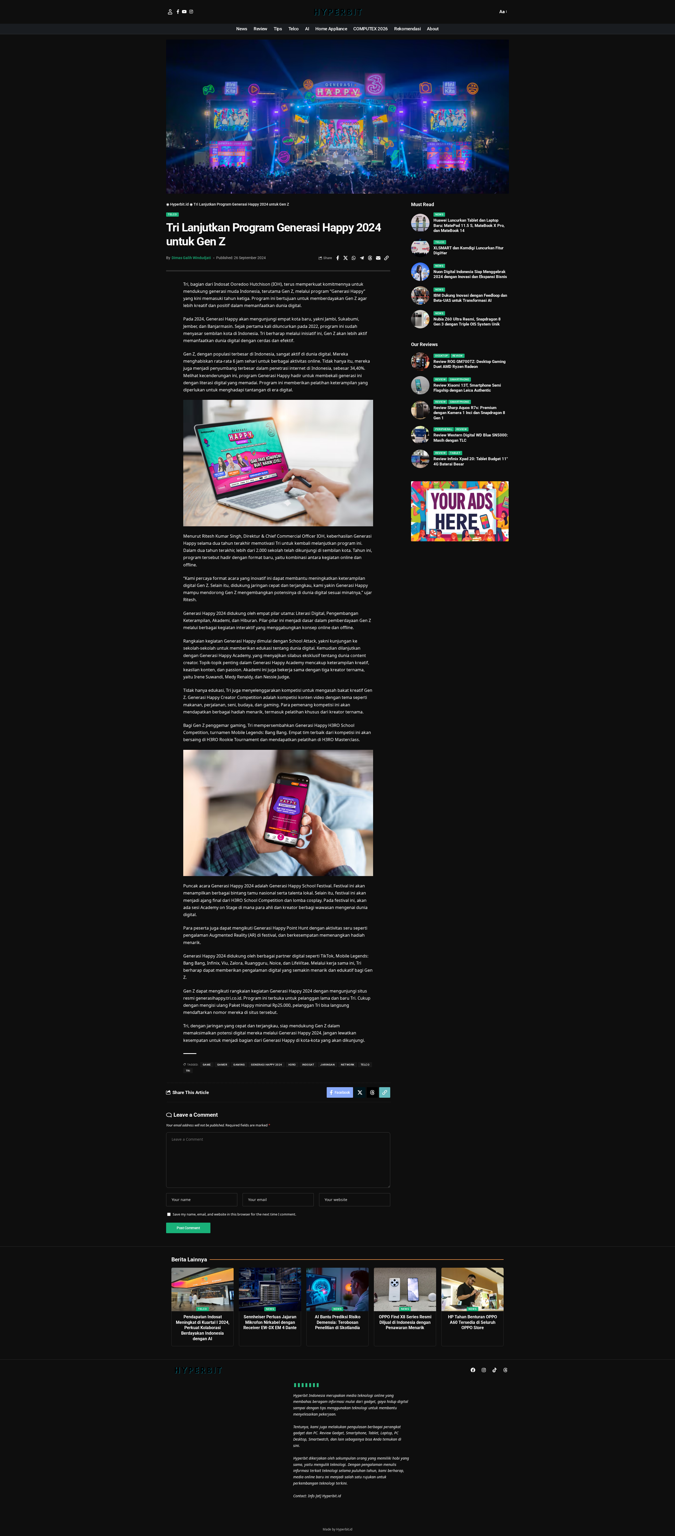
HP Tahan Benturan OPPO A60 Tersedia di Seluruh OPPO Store (472, 1322)
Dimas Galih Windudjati (191, 258)
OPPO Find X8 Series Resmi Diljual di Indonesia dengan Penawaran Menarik (405, 1322)
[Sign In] (170, 11)
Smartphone (459, 379)
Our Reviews (424, 344)
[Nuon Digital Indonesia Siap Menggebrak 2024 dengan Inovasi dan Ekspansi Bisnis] (420, 272)
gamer (222, 1064)
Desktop (441, 355)
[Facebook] (178, 11)
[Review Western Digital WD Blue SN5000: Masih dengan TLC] (420, 435)
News (439, 214)
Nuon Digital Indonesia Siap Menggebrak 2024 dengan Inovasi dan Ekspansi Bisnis (470, 274)
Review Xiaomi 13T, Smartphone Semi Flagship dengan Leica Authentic (467, 388)
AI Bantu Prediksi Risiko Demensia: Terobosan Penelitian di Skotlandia (337, 1322)
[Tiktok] (494, 1370)
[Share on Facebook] (337, 258)
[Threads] (505, 1370)
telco (365, 1064)
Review (457, 355)
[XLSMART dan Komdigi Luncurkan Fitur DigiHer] (420, 248)
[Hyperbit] (337, 12)
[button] (492, 11)
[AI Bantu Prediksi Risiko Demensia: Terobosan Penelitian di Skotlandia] (337, 1289)
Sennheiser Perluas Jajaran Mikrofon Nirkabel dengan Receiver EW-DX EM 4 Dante (270, 1322)
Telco (172, 214)
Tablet (455, 452)
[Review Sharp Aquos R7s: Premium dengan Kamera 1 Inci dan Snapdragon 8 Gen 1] (420, 410)
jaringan (327, 1064)
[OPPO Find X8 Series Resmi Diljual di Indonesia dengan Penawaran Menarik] (405, 1289)
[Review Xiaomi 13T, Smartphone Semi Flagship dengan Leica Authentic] (420, 385)
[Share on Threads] (370, 258)
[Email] (378, 258)
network (347, 1064)
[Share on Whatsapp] (354, 258)
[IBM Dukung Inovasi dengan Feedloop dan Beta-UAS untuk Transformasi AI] (420, 295)
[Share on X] (345, 258)
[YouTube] (184, 11)
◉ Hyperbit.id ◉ (179, 204)
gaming (239, 1064)
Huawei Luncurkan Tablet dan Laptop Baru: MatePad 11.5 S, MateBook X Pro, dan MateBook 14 (469, 225)
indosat (308, 1064)
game (207, 1064)
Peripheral (443, 429)
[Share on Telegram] (362, 258)
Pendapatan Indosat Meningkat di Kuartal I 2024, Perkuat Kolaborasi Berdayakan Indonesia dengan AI (202, 1327)
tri (188, 1070)
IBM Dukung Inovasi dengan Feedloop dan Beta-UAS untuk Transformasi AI (470, 298)
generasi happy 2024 (266, 1064)
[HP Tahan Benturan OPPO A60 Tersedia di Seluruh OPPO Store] (472, 1289)
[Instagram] (191, 11)
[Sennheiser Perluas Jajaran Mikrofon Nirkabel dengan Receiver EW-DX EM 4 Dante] (270, 1289)
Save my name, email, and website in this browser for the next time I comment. (234, 1214)
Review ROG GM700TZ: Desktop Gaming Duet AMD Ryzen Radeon (469, 364)
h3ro (292, 1064)
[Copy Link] (386, 258)
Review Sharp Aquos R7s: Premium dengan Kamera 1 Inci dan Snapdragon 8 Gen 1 (469, 412)
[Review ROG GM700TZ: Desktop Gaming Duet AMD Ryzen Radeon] (420, 361)
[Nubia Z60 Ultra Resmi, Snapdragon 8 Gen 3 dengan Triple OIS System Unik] (420, 319)
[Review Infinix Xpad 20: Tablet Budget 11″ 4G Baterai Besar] (420, 459)
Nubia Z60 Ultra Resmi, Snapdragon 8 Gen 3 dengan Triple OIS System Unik (467, 322)
